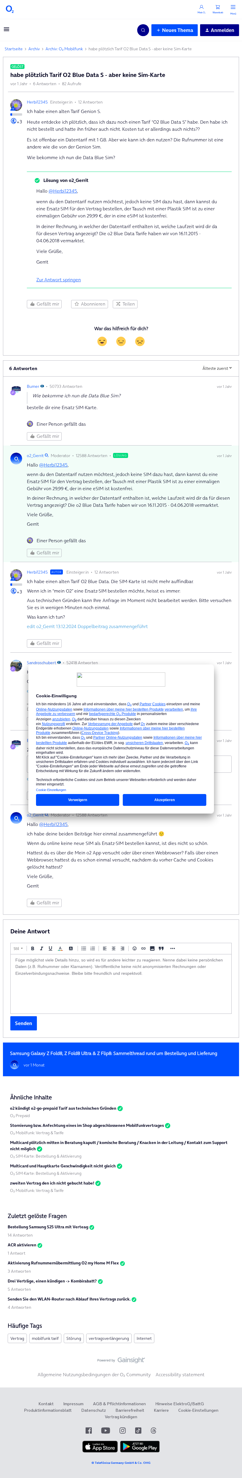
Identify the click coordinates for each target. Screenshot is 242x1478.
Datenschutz (93, 1410)
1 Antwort (16, 1253)
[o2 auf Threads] (153, 1430)
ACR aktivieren (22, 1245)
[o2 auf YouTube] (105, 1430)
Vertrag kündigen (121, 1417)
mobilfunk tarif (45, 1338)
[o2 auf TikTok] (138, 1430)
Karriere (161, 1410)
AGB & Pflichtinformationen (119, 1404)
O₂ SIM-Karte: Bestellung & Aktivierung (45, 1156)
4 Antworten (19, 1307)
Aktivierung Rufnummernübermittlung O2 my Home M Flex (63, 1263)
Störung (73, 1338)
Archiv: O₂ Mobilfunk (64, 49)
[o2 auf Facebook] (89, 1430)
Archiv (34, 49)
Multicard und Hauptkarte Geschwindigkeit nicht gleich (63, 1166)
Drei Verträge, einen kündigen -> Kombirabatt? (52, 1281)
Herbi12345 (37, 102)
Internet (144, 1338)
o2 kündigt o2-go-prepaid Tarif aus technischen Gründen (63, 1108)
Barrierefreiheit (129, 1410)
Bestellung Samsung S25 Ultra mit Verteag (48, 1227)
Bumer (33, 386)
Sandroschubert (41, 663)
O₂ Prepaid (20, 1116)
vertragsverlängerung (109, 1338)
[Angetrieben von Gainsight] (121, 1361)
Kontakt (46, 1404)
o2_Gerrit (35, 456)
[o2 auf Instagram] (123, 1430)
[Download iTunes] (100, 1451)
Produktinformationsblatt (48, 1410)
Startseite (14, 49)
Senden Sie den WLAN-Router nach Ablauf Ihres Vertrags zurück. (69, 1299)
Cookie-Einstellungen (198, 1410)
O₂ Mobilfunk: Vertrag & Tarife (37, 1133)
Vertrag (17, 1338)
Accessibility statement (180, 1374)
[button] (6, 31)
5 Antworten (19, 1289)
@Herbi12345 (63, 191)
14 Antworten (20, 1235)
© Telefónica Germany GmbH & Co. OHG (121, 1463)
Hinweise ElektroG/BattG (179, 1404)
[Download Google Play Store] (140, 1451)
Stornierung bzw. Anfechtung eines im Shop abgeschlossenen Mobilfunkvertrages (87, 1125)
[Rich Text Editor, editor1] (121, 984)
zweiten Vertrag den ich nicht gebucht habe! (52, 1183)
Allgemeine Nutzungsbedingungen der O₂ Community (94, 1374)
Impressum (73, 1404)
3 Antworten (19, 1271)
